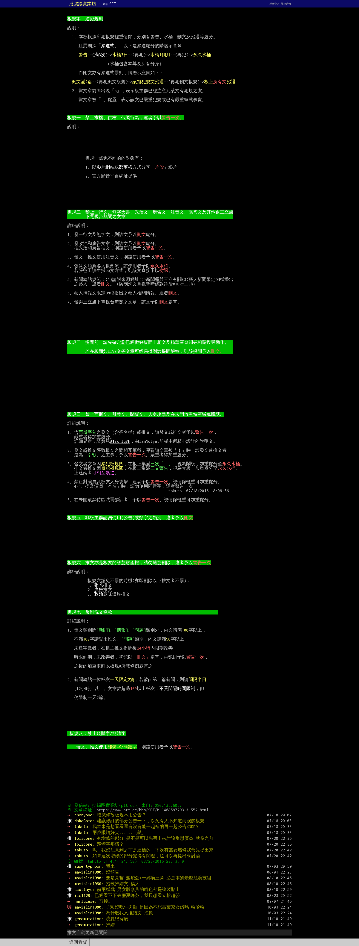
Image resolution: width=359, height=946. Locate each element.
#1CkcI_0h (183, 283)
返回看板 (78, 942)
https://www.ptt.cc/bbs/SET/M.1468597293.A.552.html (152, 809)
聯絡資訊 (274, 3)
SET (109, 3)
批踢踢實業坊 (82, 3)
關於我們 (286, 3)
